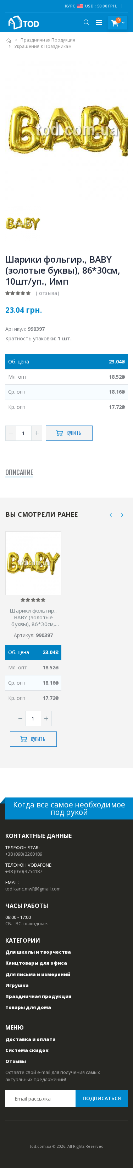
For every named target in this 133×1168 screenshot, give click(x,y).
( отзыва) (47, 293)
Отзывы (15, 1061)
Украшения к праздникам (43, 46)
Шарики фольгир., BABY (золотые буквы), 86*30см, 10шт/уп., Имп (33, 617)
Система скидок (27, 1050)
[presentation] (111, 515)
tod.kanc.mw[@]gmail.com (33, 888)
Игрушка (17, 985)
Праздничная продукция (48, 40)
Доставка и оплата (30, 1039)
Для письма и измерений (37, 974)
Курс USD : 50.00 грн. (91, 6)
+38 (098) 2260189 (23, 854)
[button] (86, 22)
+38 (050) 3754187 (23, 871)
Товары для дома (28, 1007)
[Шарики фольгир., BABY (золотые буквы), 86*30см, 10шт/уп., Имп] (33, 564)
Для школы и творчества (38, 952)
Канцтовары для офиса (36, 963)
